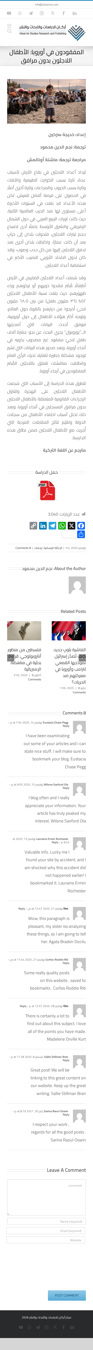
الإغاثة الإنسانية (53, 548)
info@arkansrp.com (46, 4)
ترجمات (38, 548)
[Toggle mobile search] (9, 30)
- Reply (56, 842)
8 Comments (23, 548)
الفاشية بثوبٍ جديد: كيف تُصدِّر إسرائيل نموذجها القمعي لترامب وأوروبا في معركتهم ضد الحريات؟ (69, 666)
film (65, 908)
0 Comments (34, 677)
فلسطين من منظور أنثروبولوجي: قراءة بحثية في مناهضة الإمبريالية (24, 659)
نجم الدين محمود (37, 568)
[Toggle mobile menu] (9, 25)
